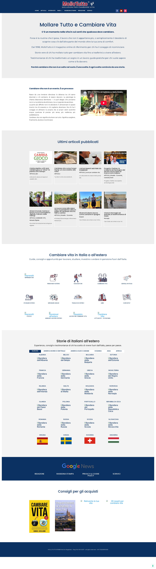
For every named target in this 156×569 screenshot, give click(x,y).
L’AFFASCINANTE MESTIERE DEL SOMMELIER (90, 169)
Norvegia (106, 218)
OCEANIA (98, 351)
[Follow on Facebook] (117, 10)
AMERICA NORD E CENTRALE (54, 351)
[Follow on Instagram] (125, 10)
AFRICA (119, 351)
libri (37, 174)
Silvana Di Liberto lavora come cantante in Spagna (89, 214)
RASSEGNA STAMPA (70, 10)
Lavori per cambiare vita (92, 172)
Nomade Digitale (34, 220)
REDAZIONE (81, 10)
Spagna (81, 217)
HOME (37, 10)
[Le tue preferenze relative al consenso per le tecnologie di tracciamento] (153, 566)
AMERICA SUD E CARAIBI (80, 351)
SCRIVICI (89, 10)
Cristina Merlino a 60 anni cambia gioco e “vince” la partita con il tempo (40, 170)
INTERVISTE (51, 10)
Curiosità (106, 177)
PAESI (59, 10)
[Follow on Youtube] (121, 10)
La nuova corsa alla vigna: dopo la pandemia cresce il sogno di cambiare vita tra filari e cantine (65, 210)
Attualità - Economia (116, 175)
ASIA (109, 351)
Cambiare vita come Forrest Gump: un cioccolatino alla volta (65, 170)
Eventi (111, 177)
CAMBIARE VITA (41, 218)
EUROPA (35, 351)
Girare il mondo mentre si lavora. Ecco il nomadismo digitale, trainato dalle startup (40, 213)
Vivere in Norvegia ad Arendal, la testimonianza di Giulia (115, 214)
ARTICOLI (43, 10)
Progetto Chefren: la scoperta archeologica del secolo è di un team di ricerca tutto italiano (114, 170)
